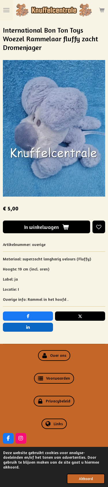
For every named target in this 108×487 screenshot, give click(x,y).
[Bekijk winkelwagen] (101, 10)
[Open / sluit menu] (6, 10)
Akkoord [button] (86, 479)
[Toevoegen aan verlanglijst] (98, 227)
